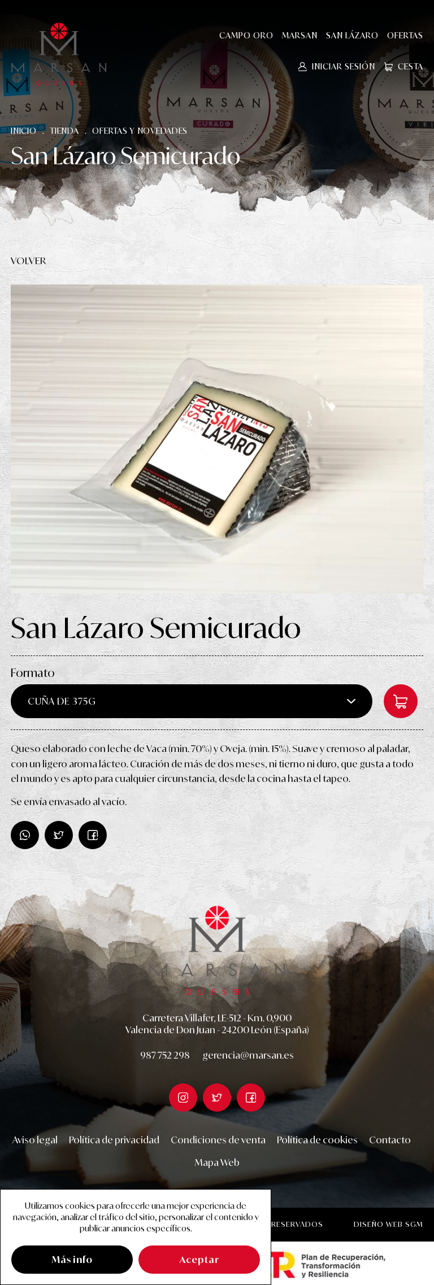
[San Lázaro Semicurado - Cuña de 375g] (217, 439)
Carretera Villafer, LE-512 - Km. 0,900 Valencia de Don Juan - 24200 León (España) (217, 1024)
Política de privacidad (114, 1140)
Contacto (390, 1140)
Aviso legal (35, 1140)
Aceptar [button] (199, 1259)
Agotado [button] (401, 701)
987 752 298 (165, 1055)
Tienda (64, 131)
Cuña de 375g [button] (62, 701)
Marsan (300, 35)
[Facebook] (59, 835)
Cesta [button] (410, 66)
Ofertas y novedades (140, 131)
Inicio (23, 131)
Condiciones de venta (218, 1140)
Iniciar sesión (343, 66)
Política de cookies (317, 1140)
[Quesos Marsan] (59, 54)
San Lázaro (352, 35)
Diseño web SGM (388, 1224)
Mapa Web (217, 1162)
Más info (72, 1259)
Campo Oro (246, 35)
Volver (28, 260)
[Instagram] (183, 1097)
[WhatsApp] (25, 835)
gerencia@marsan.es (248, 1055)
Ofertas (405, 35)
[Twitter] (93, 835)
